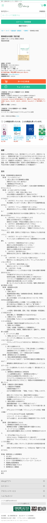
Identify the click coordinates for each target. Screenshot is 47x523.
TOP (2, 31)
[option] (6, 133)
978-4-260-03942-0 (14, 74)
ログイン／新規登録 (23, 22)
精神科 (26, 31)
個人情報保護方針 (12, 515)
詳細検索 (42, 11)
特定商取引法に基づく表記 (8, 518)
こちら (17, 116)
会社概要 (3, 515)
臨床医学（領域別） (16, 31)
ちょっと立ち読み (23, 87)
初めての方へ (23, 26)
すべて (7, 31)
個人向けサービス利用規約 (26, 515)
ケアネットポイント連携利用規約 (26, 518)
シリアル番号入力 (23, 503)
